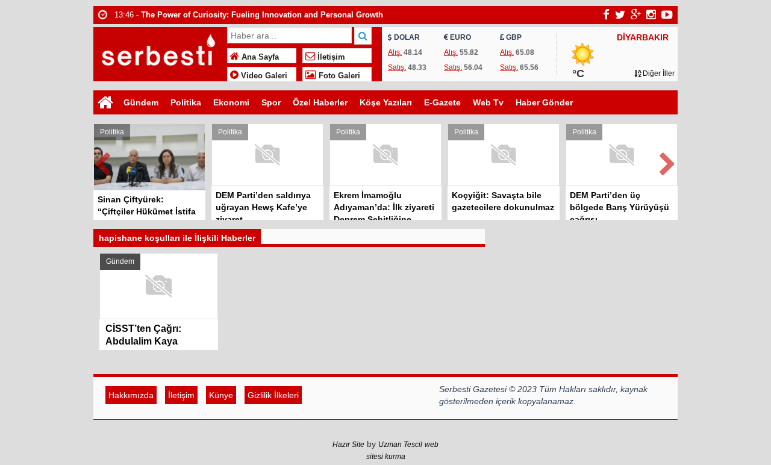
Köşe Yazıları (386, 102)
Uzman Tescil (400, 444)
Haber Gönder (544, 102)
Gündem (140, 102)
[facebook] (606, 14)
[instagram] (651, 14)
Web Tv (488, 102)
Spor (271, 102)
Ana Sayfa (259, 57)
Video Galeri (263, 76)
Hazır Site (348, 444)
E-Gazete (442, 102)
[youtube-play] (667, 14)
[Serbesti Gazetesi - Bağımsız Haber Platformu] (158, 52)
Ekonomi (231, 102)
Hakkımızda (131, 395)
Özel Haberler (320, 102)
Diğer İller (658, 73)
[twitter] (620, 14)
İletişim (330, 57)
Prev (103, 161)
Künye (221, 395)
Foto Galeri (338, 76)
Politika (185, 102)
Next (668, 161)
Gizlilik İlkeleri (273, 395)
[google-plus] (636, 14)
